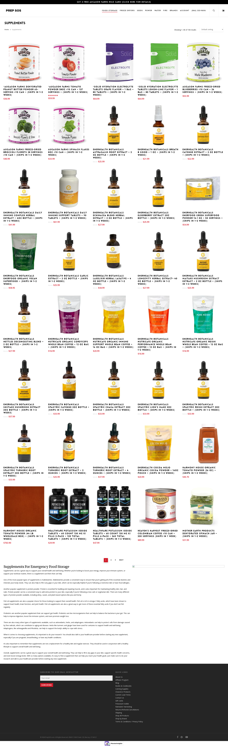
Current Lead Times (123, 695)
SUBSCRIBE (46, 685)
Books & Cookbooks (123, 686)
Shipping (118, 713)
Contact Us (119, 698)
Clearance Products (122, 692)
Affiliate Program (121, 680)
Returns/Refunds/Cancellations (127, 710)
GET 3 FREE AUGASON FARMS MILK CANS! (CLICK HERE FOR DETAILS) (114, 2)
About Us (119, 677)
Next (121, 560)
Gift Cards (119, 701)
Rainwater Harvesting (123, 707)
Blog (117, 683)
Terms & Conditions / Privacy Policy (129, 721)
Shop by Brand (121, 718)
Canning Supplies (121, 689)
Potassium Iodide (122, 704)
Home (7, 29)
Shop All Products (122, 715)
